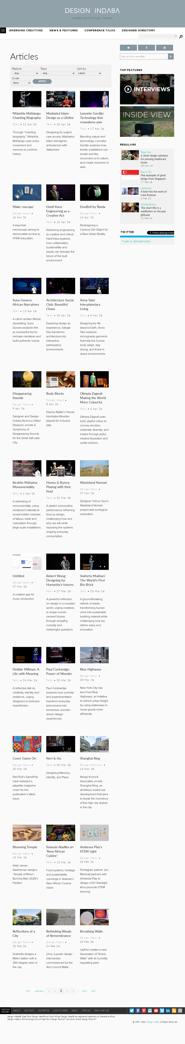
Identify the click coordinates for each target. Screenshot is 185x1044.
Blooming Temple (25, 847)
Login (75, 1010)
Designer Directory (138, 30)
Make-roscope (23, 206)
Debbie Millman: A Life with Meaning (26, 671)
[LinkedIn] (168, 1010)
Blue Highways (90, 669)
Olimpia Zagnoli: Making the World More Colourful (93, 397)
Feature (16, 68)
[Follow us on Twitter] (128, 48)
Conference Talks (100, 30)
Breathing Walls (91, 931)
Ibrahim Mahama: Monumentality (25, 484)
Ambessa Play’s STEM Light (91, 849)
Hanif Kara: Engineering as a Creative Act (58, 211)
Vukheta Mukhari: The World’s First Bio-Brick (93, 580)
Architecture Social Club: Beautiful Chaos (60, 304)
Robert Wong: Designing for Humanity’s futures (60, 580)
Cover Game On (24, 758)
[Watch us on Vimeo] (162, 1010)
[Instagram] (150, 1010)
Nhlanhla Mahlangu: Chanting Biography (27, 115)
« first (27, 990)
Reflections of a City (24, 933)
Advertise (43, 1010)
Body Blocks (55, 393)
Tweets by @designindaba (136, 241)
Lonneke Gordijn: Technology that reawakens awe (92, 117)
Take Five (146, 152)
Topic (43, 68)
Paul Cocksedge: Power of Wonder (59, 671)
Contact (29, 1010)
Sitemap (86, 1010)
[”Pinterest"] (164, 48)
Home (3, 30)
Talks (16, 124)
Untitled (18, 575)
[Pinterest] (144, 1010)
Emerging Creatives (26, 30)
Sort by (81, 68)
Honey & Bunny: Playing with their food (58, 486)
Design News (21, 213)
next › (84, 990)
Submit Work (60, 1010)
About (17, 1010)
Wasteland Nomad (93, 482)
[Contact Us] (180, 1010)
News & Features (64, 30)
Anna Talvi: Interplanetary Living (90, 304)
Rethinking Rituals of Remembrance (58, 933)
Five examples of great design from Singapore (153, 176)
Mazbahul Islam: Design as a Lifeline (60, 115)
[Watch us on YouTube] (156, 1010)
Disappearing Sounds (22, 395)
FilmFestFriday (148, 204)
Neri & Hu (53, 758)
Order (16, 78)
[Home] (92, 12)
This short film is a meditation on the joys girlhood (153, 211)
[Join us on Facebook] (146, 48)
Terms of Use (101, 1010)
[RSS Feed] (174, 1010)
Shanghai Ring (90, 758)
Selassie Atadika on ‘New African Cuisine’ (59, 851)
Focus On (146, 172)
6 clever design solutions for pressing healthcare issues (154, 159)
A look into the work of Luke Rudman (154, 193)
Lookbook (146, 188)
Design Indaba (153, 1021)
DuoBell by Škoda (92, 206)
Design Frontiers (91, 765)
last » (94, 990)
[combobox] (158, 36)
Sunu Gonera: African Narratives (26, 302)
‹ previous (39, 990)
